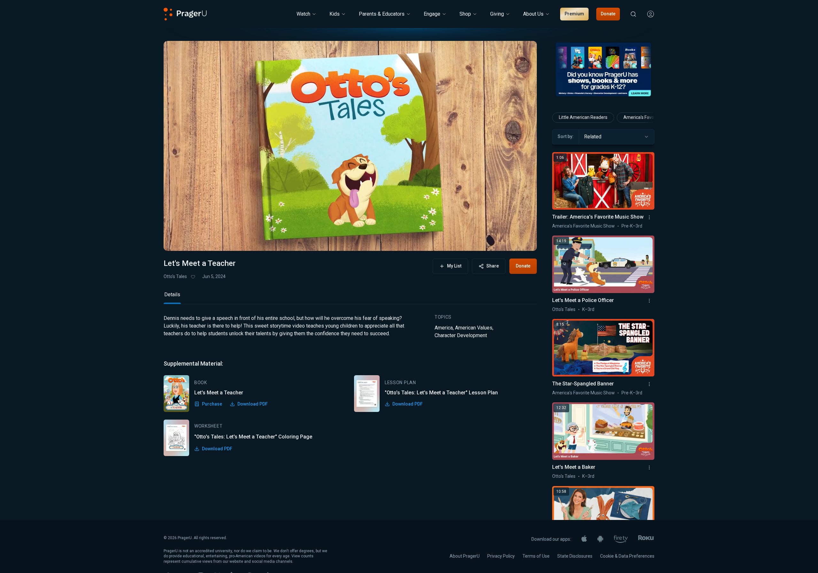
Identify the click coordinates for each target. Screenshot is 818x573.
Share (492, 265)
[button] (176, 240)
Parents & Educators (382, 14)
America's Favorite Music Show (583, 225)
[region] (350, 146)
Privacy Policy (501, 556)
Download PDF (252, 404)
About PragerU (465, 556)
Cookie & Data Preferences (627, 556)
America (444, 328)
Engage (432, 14)
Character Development (461, 335)
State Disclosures (574, 556)
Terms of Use (536, 556)
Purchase (212, 404)
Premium (574, 13)
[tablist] (350, 297)
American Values (473, 328)
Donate (608, 13)
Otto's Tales (175, 276)
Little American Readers (583, 117)
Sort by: (566, 136)
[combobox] (616, 136)
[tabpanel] (350, 385)
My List (454, 265)
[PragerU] (185, 14)
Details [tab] (172, 294)
